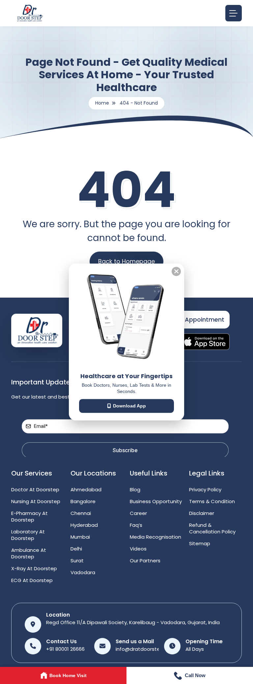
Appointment (204, 319)
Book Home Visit (68, 675)
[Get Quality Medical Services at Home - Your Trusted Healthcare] (36, 330)
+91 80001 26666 (65, 649)
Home (102, 103)
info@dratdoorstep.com (146, 649)
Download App (129, 405)
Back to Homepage (126, 261)
